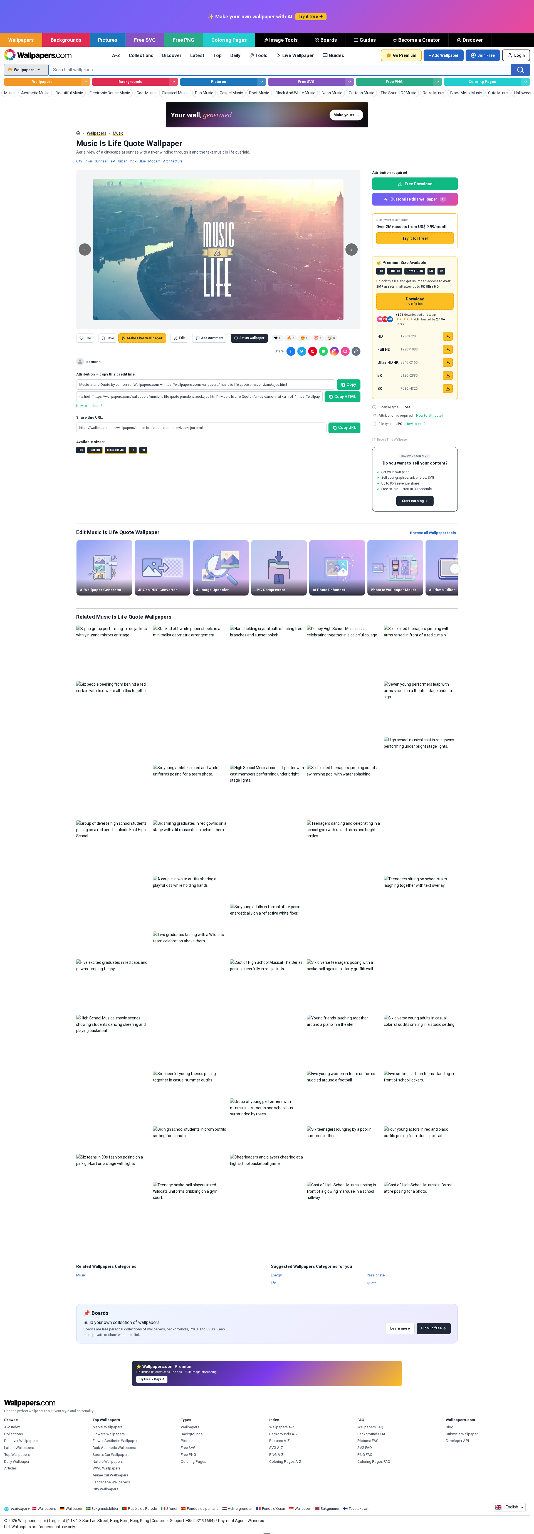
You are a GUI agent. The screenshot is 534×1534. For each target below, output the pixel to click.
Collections (141, 55)
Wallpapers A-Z (282, 1427)
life (273, 1283)
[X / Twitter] (301, 351)
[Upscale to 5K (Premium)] (448, 375)
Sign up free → (433, 1328)
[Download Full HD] (448, 349)
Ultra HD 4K (115, 450)
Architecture (172, 161)
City (79, 161)
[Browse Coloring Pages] (525, 82)
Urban (122, 161)
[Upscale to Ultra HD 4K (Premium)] (448, 362)
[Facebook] (290, 351)
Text (112, 161)
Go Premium (404, 55)
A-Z (116, 55)
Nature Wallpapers (108, 1461)
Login (519, 55)
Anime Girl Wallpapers (110, 1475)
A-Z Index (12, 1427)
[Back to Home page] (37, 55)
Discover (473, 40)
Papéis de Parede (142, 1508)
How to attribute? (89, 406)
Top (217, 55)
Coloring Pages (229, 40)
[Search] (520, 70)
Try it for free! (415, 238)
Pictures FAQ (368, 1441)
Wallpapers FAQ (370, 1427)
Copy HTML (345, 396)
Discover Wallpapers (21, 1441)
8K (143, 450)
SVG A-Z (276, 1448)
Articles (10, 1468)
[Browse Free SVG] (349, 82)
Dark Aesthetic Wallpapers (114, 1448)
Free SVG (145, 40)
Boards (328, 40)
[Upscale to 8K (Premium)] (448, 388)
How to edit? (415, 424)
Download (415, 301)
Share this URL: (89, 417)
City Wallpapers (105, 1489)
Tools (261, 55)
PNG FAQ (364, 1455)
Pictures (107, 40)
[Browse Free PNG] (437, 82)
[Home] (78, 133)
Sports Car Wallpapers (111, 1455)
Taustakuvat (358, 1508)
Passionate (376, 1275)
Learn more (400, 1328)
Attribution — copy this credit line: (106, 374)
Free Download (418, 184)
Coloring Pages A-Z (285, 1461)
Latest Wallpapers (19, 1448)
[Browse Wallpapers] (85, 82)
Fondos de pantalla (202, 1508)
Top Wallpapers (17, 1455)
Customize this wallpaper (417, 199)
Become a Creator (419, 40)
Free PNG (183, 40)
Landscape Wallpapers (111, 1482)
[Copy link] (356, 351)
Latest (197, 55)
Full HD (95, 450)
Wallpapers (21, 40)
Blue (142, 161)
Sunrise (101, 161)
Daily (235, 55)
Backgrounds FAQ (372, 1434)
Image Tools (283, 40)
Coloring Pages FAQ (373, 1461)
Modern (154, 161)
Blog (449, 1427)
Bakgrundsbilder (105, 1508)
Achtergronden (240, 1508)
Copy (351, 384)
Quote (372, 1283)
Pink (133, 161)
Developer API (457, 1441)
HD (80, 450)
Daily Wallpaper (16, 1461)
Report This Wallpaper (392, 439)
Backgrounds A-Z (283, 1434)
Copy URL (347, 427)
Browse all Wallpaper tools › (434, 533)
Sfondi (171, 1508)
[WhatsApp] (323, 351)
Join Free (486, 55)
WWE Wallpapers (106, 1468)
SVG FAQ (364, 1448)
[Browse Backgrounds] (173, 82)
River (88, 161)
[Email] (345, 351)
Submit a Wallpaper (462, 1434)
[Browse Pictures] (261, 82)
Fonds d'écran (273, 1508)
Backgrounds (66, 40)
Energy (276, 1275)
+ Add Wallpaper (444, 55)
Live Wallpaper (298, 55)
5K (132, 450)
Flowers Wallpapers (109, 1434)
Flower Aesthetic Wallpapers (116, 1441)
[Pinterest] (312, 351)
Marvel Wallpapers (107, 1427)
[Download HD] (448, 336)
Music (118, 133)
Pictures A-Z (279, 1441)
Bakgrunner (330, 1508)
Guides (368, 40)
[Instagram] (334, 351)
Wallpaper (74, 1508)
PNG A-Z (276, 1455)
